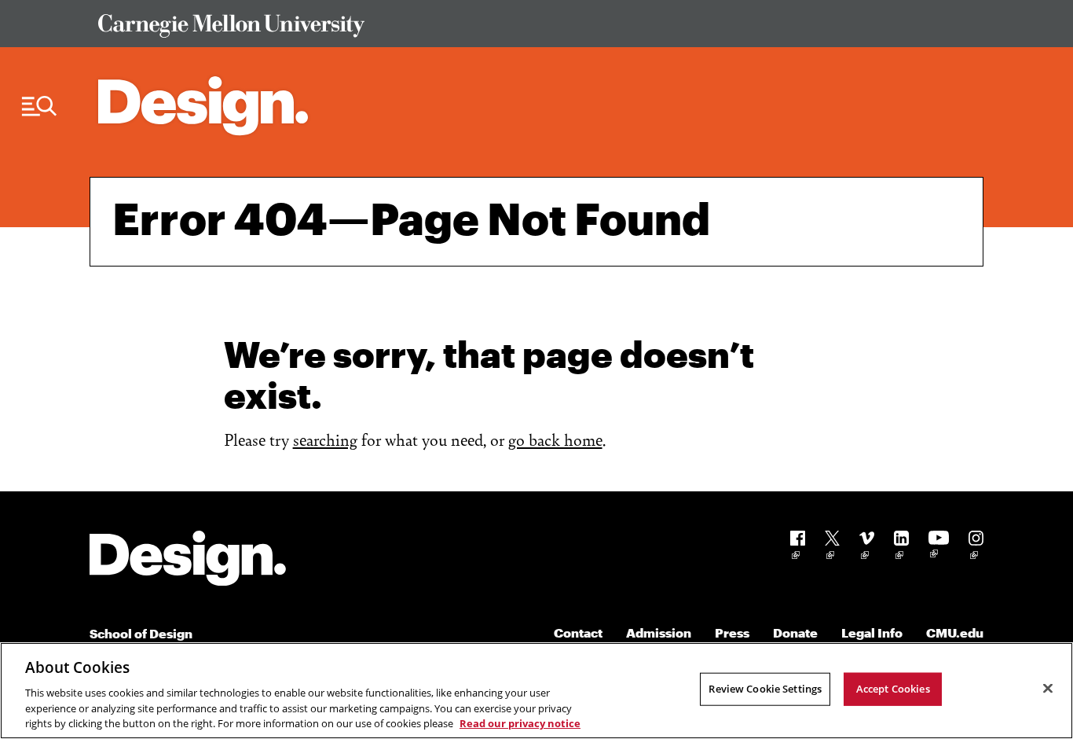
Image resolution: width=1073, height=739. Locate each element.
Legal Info (872, 632)
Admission (658, 632)
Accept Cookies (893, 689)
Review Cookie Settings (765, 689)
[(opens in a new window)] (797, 547)
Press (732, 632)
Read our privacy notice (520, 722)
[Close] (1048, 688)
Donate (795, 632)
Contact (578, 632)
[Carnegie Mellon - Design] (188, 561)
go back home (555, 439)
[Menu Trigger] (39, 106)
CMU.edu (954, 632)
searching (325, 439)
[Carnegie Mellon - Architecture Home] (203, 105)
